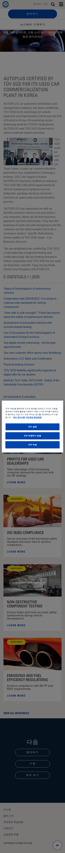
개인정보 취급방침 (34, 417)
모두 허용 (32, 445)
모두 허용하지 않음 (32, 436)
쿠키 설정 (32, 427)
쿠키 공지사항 (19, 417)
